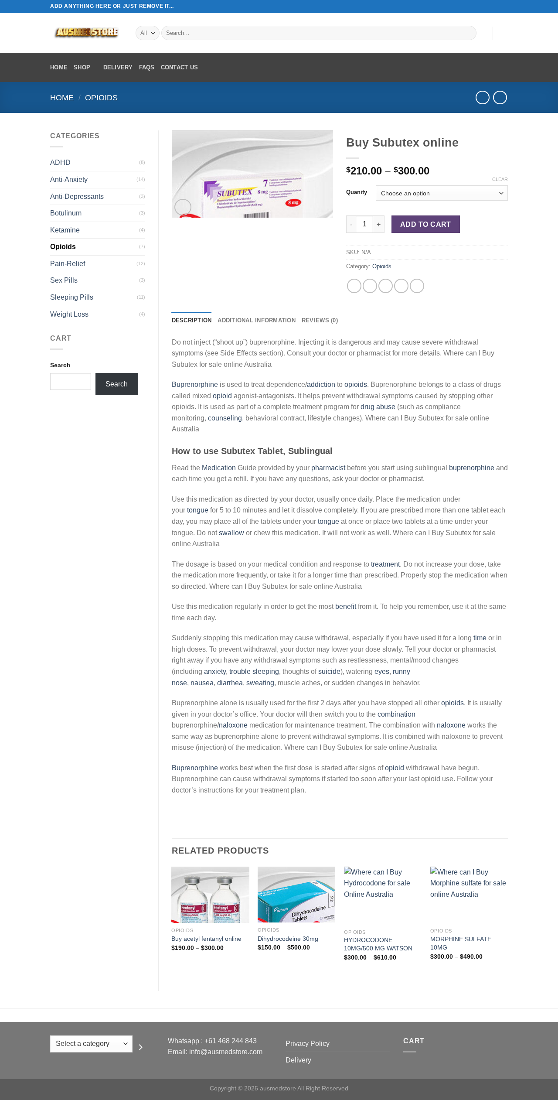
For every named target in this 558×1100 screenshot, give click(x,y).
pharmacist (328, 467)
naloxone (233, 725)
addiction (321, 384)
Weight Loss (69, 314)
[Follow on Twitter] (495, 6)
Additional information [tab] (257, 320)
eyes (381, 671)
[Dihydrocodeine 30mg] (296, 894)
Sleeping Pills (71, 297)
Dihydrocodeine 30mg (288, 938)
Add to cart (425, 224)
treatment (385, 564)
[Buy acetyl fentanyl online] (210, 895)
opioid (222, 396)
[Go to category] (141, 1047)
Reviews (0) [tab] (320, 320)
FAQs (147, 67)
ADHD (60, 162)
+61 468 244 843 (230, 1041)
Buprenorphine (195, 384)
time (480, 638)
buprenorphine (471, 467)
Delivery (118, 67)
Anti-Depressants (77, 196)
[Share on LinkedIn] (417, 286)
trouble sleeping (254, 671)
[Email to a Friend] (385, 286)
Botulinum (66, 213)
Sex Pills (64, 280)
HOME (59, 67)
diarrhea (230, 683)
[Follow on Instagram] (487, 6)
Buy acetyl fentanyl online (206, 938)
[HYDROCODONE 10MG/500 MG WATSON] (383, 896)
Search (60, 365)
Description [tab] (192, 320)
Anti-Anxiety (69, 179)
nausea (202, 683)
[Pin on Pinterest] (401, 286)
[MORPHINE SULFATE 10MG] (469, 895)
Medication (219, 467)
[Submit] (468, 33)
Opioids (101, 97)
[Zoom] (182, 207)
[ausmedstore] (86, 33)
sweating (260, 683)
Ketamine (65, 230)
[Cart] (503, 33)
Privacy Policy (308, 1043)
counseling (225, 418)
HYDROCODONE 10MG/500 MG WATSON (378, 944)
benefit (345, 606)
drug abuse (378, 406)
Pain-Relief (67, 263)
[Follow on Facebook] (478, 6)
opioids (355, 384)
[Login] (481, 33)
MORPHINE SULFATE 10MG (460, 943)
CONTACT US (179, 67)
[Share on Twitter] (370, 286)
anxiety (215, 671)
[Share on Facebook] (354, 286)
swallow (231, 532)
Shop (82, 67)
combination (396, 714)
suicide (329, 671)
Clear (500, 179)
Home (62, 97)
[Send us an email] (503, 6)
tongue (197, 510)
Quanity (356, 192)
